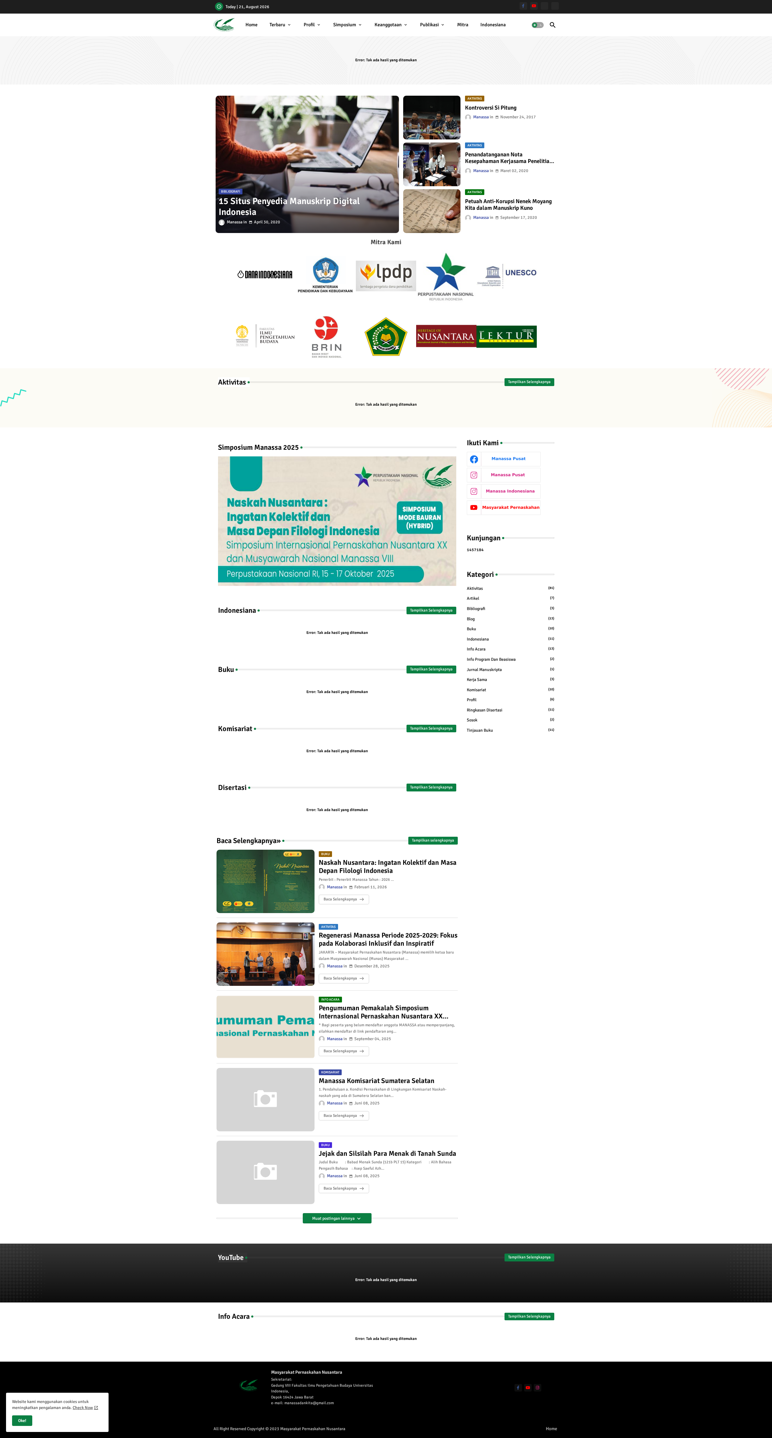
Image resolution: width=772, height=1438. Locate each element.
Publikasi (429, 25)
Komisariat (510, 689)
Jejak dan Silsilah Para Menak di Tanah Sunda (387, 1153)
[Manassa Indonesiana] (555, 6)
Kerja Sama (510, 679)
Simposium (344, 25)
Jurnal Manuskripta (510, 669)
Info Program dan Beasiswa (510, 659)
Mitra (462, 25)
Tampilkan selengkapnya (433, 840)
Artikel (510, 598)
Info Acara (510, 649)
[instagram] (537, 1388)
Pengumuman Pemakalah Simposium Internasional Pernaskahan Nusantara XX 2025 (381, 1012)
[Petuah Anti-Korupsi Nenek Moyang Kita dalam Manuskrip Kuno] (431, 211)
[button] (538, 25)
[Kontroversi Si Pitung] (431, 117)
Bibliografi (510, 608)
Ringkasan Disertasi (510, 710)
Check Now (83, 1407)
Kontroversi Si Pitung (491, 107)
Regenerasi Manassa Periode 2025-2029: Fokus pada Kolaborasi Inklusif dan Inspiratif (388, 939)
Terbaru (277, 25)
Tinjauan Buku (510, 730)
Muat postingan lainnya (334, 1218)
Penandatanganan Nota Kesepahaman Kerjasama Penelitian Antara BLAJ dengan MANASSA (508, 158)
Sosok (510, 720)
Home (251, 25)
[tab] (251, 25)
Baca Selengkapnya (340, 899)
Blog (510, 619)
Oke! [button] (22, 1420)
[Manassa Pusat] (544, 6)
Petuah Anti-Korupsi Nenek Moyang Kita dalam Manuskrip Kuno (508, 205)
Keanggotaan (388, 25)
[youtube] (534, 6)
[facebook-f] (523, 6)
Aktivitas (510, 588)
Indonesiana (493, 25)
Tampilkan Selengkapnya (529, 381)
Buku (510, 628)
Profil (309, 25)
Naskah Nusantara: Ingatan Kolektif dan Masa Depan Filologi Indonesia (388, 866)
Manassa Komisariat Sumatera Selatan (377, 1081)
